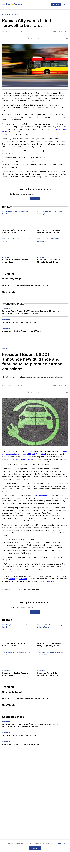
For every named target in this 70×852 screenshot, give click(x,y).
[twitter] (35, 38)
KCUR (4, 132)
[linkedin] (32, 38)
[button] (3, 4)
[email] (41, 38)
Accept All (35, 848)
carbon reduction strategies (45, 496)
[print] (67, 38)
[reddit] (38, 38)
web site (12, 579)
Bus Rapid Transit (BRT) (10, 15)
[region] (35, 846)
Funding (5, 348)
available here (48, 581)
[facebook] (28, 38)
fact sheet (23, 579)
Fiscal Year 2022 (11, 569)
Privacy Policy (61, 843)
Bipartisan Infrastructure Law (22, 459)
